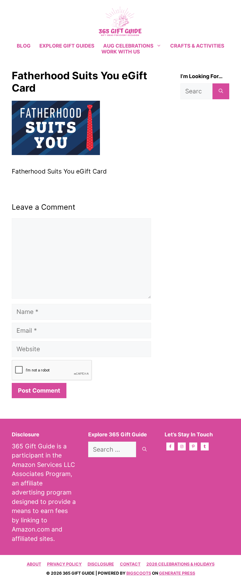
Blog (24, 46)
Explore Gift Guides (66, 46)
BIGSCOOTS (138, 573)
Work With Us (120, 52)
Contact (130, 563)
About (34, 563)
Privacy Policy (64, 563)
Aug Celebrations (128, 46)
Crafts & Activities (197, 46)
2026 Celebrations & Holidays (180, 563)
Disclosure (101, 563)
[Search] (220, 91)
